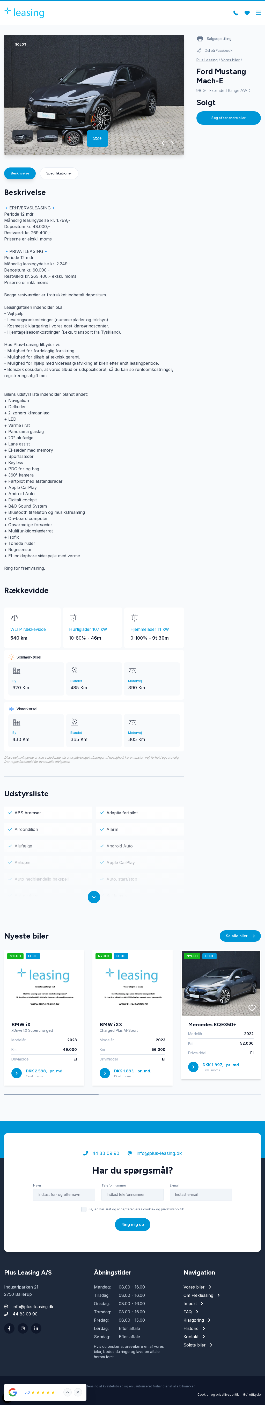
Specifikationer (59, 173)
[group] (94, 95)
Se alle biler (237, 936)
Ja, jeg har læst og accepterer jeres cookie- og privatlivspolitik (136, 1209)
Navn (37, 1185)
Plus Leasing (207, 60)
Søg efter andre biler (228, 118)
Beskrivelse (20, 173)
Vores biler (230, 60)
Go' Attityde (252, 1394)
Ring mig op (132, 1224)
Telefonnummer (113, 1185)
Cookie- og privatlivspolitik (218, 1394)
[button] (163, 143)
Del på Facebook (218, 50)
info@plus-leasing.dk (158, 1153)
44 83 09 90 (105, 1153)
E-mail (174, 1185)
